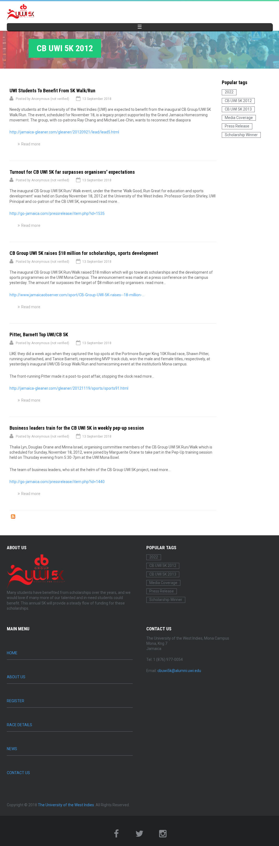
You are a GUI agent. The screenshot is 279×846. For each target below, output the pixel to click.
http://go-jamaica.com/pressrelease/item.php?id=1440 (57, 481)
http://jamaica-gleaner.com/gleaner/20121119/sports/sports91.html (69, 388)
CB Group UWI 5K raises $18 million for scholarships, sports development (84, 253)
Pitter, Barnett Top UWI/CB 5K (39, 334)
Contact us (18, 773)
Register (15, 701)
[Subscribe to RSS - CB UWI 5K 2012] (13, 517)
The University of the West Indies (66, 805)
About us (16, 677)
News (12, 749)
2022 (229, 92)
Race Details (19, 725)
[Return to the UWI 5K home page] (21, 12)
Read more (30, 144)
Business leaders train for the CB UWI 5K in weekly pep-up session (77, 428)
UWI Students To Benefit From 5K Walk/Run (52, 90)
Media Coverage (239, 117)
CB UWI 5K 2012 (238, 101)
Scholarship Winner (241, 135)
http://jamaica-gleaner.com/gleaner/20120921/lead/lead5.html (64, 132)
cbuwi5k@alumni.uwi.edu (179, 670)
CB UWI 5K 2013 (238, 109)
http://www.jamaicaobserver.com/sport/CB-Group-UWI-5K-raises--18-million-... (77, 295)
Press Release (237, 126)
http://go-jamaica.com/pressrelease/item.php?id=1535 (57, 213)
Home (12, 653)
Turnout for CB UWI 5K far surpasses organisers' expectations (72, 172)
